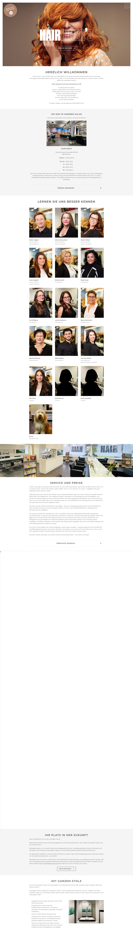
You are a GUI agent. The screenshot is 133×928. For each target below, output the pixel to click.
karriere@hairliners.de (51, 863)
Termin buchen (65, 48)
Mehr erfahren (65, 869)
